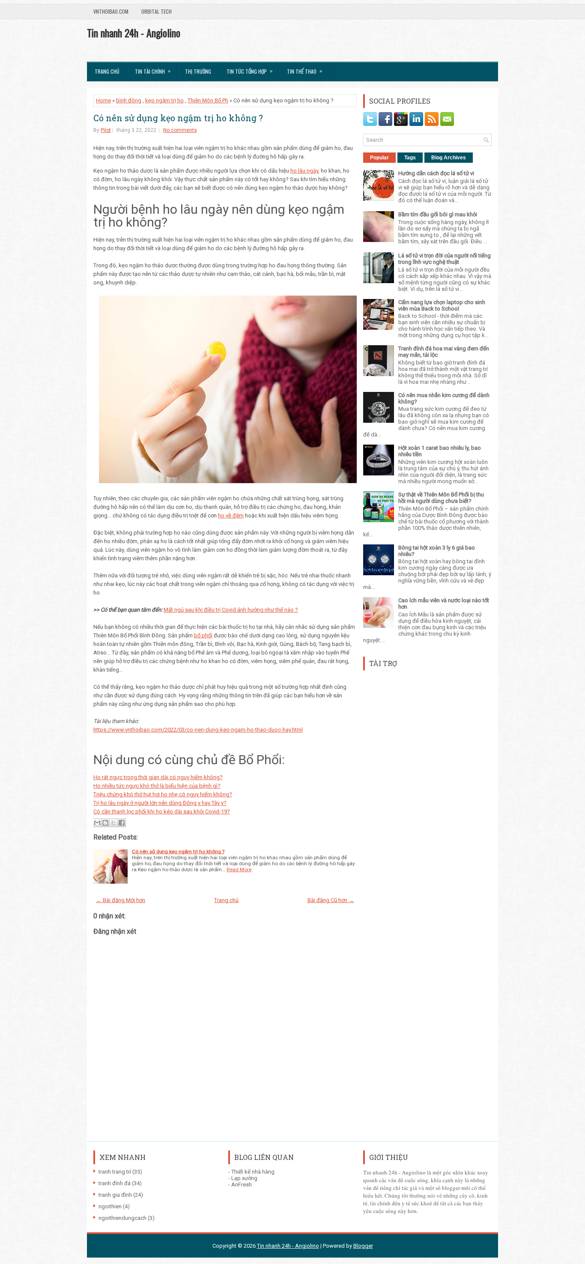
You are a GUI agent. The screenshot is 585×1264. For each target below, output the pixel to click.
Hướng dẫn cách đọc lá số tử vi (436, 173)
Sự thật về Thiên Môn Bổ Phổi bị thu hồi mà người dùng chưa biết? (441, 497)
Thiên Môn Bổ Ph (208, 100)
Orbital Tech (156, 11)
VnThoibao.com (110, 11)
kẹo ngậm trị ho (164, 100)
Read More (239, 870)
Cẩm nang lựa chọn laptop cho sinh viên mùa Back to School (441, 305)
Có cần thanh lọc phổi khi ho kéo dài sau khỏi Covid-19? (161, 811)
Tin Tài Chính (152, 71)
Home (103, 100)
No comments (180, 130)
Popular (379, 158)
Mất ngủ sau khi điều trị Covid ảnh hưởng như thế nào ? (231, 610)
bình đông (128, 100)
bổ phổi (203, 635)
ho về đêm (231, 515)
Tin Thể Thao (304, 71)
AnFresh (241, 1184)
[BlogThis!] (105, 823)
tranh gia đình (115, 1195)
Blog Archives (448, 158)
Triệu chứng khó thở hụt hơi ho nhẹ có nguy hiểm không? (162, 794)
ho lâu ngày (304, 170)
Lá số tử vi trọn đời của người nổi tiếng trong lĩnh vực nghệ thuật (444, 258)
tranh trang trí (114, 1171)
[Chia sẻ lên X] (113, 823)
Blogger (363, 1246)
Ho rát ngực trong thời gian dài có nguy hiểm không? (158, 777)
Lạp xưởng (244, 1178)
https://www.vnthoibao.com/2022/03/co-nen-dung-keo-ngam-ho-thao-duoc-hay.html (198, 729)
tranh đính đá (114, 1183)
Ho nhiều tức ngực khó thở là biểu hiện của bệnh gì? (157, 786)
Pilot (106, 130)
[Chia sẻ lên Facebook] (121, 823)
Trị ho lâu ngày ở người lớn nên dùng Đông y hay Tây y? (160, 803)
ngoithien (110, 1206)
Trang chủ (107, 71)
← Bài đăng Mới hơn (120, 900)
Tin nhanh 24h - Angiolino (133, 32)
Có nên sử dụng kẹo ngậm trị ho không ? (178, 118)
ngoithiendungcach (122, 1218)
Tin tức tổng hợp (249, 71)
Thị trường (198, 71)
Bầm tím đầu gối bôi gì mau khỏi (437, 214)
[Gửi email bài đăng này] (97, 823)
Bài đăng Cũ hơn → (330, 900)
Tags (410, 158)
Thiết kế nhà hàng (253, 1171)
